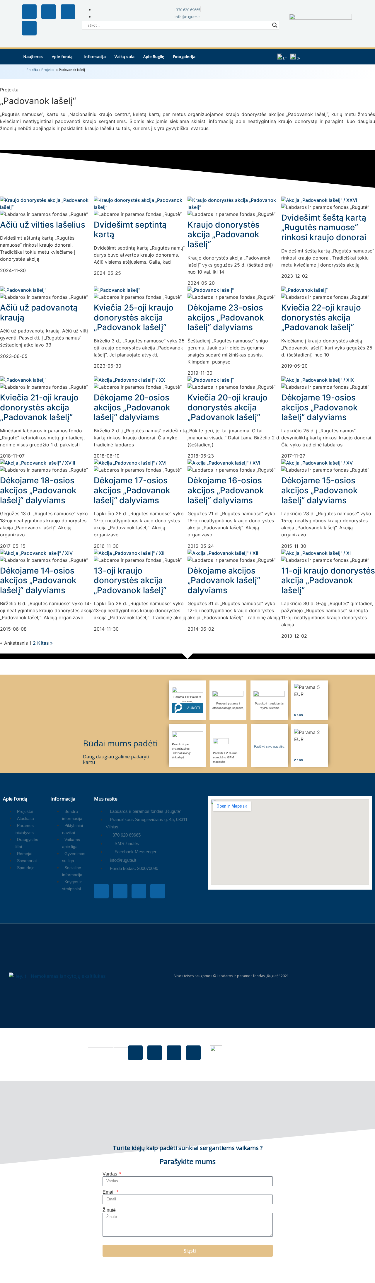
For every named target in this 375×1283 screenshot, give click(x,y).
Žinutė (109, 1210)
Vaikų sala (124, 56)
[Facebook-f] (29, 11)
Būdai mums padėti (120, 743)
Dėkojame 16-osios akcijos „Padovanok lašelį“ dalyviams (226, 490)
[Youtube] (68, 11)
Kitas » (45, 643)
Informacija (95, 56)
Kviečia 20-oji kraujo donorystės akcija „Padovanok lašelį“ (227, 407)
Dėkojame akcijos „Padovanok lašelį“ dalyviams (224, 580)
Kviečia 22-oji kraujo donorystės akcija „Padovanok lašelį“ (321, 317)
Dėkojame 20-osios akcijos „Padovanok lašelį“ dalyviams (132, 407)
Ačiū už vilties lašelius (42, 225)
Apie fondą (62, 56)
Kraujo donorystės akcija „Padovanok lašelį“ (224, 234)
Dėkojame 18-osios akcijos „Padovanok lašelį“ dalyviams (38, 490)
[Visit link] (309, 700)
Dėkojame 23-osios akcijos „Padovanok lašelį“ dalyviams (226, 317)
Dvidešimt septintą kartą (130, 230)
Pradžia (32, 69)
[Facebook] (135, 1052)
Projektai (48, 69)
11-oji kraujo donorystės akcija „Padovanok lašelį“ (328, 580)
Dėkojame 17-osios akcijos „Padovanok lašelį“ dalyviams (132, 490)
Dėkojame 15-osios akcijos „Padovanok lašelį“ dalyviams (319, 490)
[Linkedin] (29, 28)
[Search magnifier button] (275, 25)
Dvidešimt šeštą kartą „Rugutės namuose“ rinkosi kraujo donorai (323, 227)
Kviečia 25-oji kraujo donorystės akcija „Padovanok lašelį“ (133, 317)
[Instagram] (48, 11)
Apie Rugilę (153, 56)
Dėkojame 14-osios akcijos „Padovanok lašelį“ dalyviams (38, 580)
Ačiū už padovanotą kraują (39, 313)
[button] (63, 56)
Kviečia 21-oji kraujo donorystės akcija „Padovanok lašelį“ (39, 407)
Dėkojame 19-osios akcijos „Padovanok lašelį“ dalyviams (319, 407)
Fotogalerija (184, 56)
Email (109, 1192)
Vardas (110, 1174)
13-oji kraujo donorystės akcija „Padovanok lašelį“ (130, 580)
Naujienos (33, 56)
